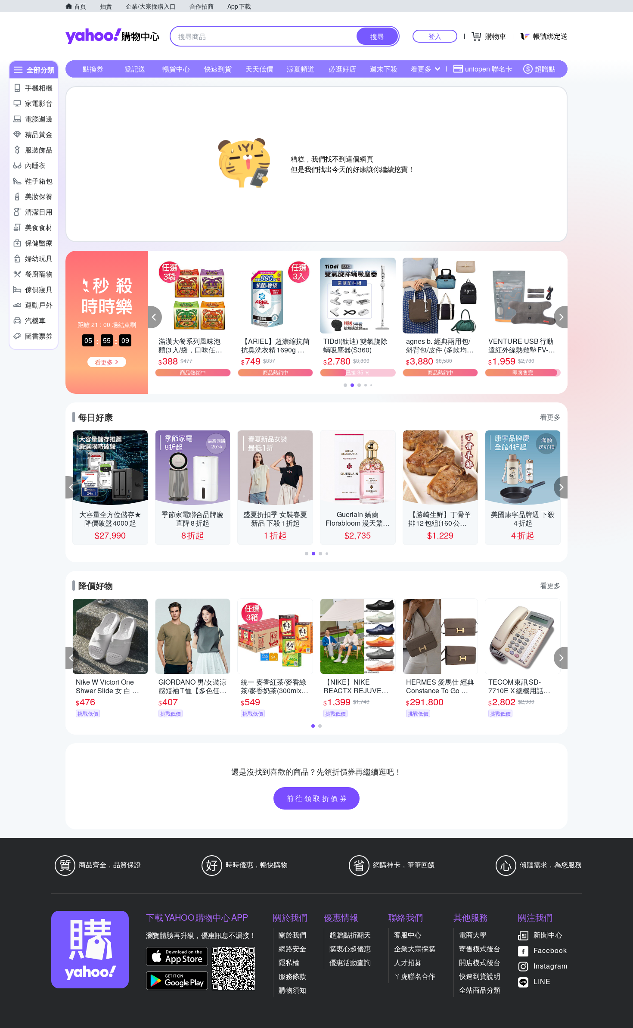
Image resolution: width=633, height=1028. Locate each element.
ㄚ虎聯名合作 (414, 976)
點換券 (93, 69)
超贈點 (545, 69)
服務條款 (292, 976)
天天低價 (259, 69)
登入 (434, 35)
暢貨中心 (176, 69)
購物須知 (292, 990)
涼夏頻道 (300, 69)
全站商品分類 (479, 990)
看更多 (421, 69)
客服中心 (408, 935)
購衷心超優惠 (350, 948)
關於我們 (292, 935)
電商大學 (473, 935)
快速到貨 (218, 69)
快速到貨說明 (479, 976)
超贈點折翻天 (350, 935)
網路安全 (292, 948)
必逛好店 (342, 69)
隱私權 (289, 962)
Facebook (550, 950)
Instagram (551, 966)
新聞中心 (548, 935)
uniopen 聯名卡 (488, 69)
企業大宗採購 (414, 948)
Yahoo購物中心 (112, 36)
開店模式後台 (479, 962)
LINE (542, 981)
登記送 (134, 69)
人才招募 (408, 962)
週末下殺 (383, 69)
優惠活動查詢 (350, 962)
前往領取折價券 (318, 798)
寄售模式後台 (479, 948)
